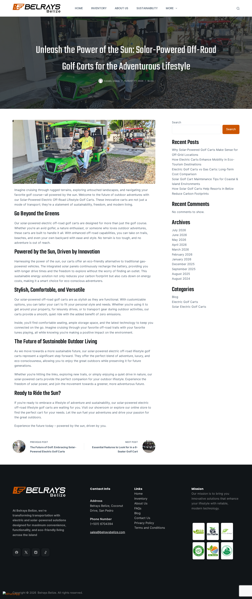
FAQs (137, 508)
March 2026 (180, 249)
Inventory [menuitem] (98, 8)
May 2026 (179, 240)
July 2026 (179, 230)
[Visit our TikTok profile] (45, 552)
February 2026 (182, 254)
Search (176, 122)
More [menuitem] (170, 8)
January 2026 (181, 259)
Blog (151, 80)
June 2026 (179, 235)
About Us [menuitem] (121, 8)
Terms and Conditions (149, 527)
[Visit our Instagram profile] (36, 552)
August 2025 (181, 274)
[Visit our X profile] (26, 552)
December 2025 (183, 264)
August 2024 (181, 278)
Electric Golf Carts (185, 302)
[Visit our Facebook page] (17, 552)
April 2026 (179, 244)
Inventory (140, 498)
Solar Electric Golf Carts (189, 306)
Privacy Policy (144, 523)
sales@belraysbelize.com (107, 532)
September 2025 (184, 269)
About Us (140, 503)
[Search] (238, 8)
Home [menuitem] (79, 8)
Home (138, 493)
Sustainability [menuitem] (147, 8)
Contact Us (142, 518)
